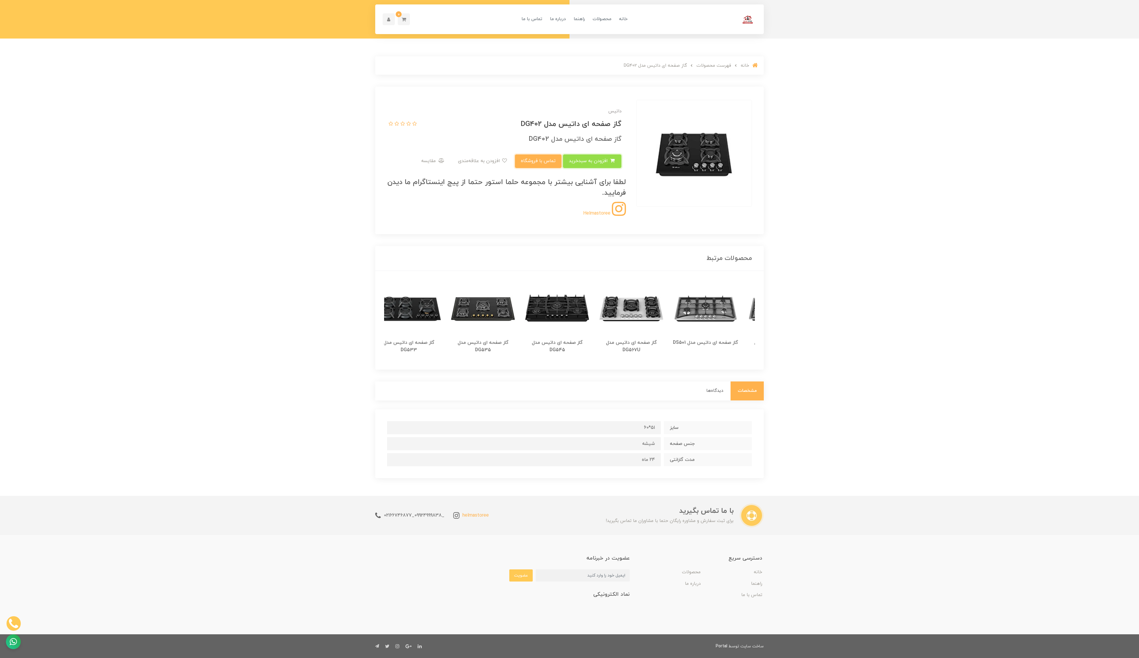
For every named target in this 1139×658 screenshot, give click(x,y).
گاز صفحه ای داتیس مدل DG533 (421, 346)
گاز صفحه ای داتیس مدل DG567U (643, 346)
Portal (721, 646)
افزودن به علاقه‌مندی (480, 161)
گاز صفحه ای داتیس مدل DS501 (717, 342)
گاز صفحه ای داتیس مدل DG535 (495, 346)
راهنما (579, 19)
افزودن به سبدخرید (589, 161)
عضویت (521, 575)
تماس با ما (531, 19)
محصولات (602, 19)
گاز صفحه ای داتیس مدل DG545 (569, 346)
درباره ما (558, 19)
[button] (404, 19)
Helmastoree (597, 213)
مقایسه (429, 161)
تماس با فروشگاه (538, 161)
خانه (623, 19)
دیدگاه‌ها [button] (714, 391)
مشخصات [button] (747, 391)
